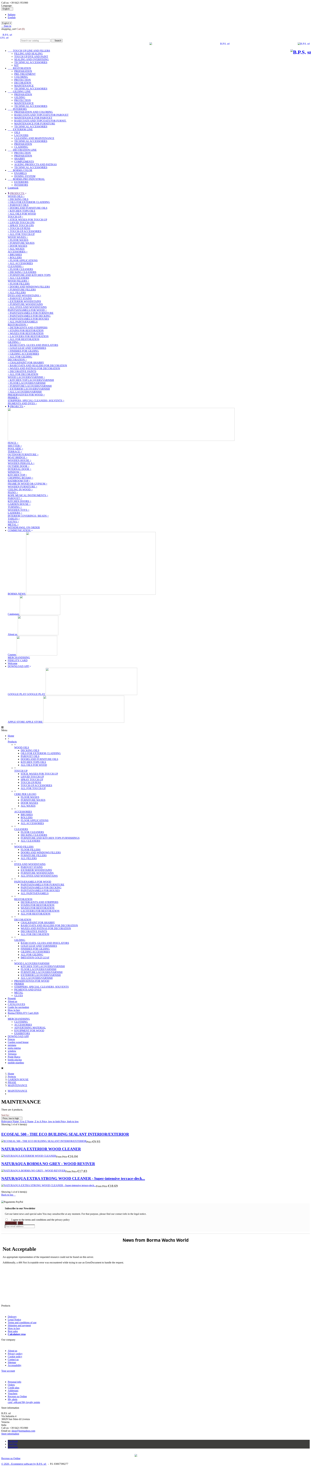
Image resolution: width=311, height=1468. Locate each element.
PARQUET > (15, 498)
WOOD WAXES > (18, 237)
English (12, 17)
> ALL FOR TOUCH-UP (21, 234)
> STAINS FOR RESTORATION (26, 330)
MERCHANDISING (19, 657)
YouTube (12, 1444)
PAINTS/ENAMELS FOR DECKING (41, 887)
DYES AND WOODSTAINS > (24, 295)
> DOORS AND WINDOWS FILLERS (29, 286)
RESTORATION (19, 68)
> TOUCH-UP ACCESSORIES (24, 231)
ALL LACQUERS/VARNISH (37, 978)
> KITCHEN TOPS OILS (21, 210)
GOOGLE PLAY (27, 694)
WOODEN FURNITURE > (22, 486)
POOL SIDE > (15, 448)
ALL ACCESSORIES (32, 823)
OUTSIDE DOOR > (18, 466)
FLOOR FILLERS (30, 849)
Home (11, 735)
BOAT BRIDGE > (17, 457)
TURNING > (15, 507)
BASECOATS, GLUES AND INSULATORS (45, 943)
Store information (10, 1433)
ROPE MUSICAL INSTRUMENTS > (28, 495)
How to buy (14, 1010)
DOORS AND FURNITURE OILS (39, 759)
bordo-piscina (15, 1059)
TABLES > (14, 518)
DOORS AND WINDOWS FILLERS (41, 852)
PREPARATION (23, 71)
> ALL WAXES (16, 248)
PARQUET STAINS (32, 867)
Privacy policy (15, 1353)
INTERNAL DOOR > (19, 469)
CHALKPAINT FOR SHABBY (38, 922)
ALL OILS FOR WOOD (34, 765)
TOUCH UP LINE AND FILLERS (29, 50)
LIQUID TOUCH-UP (32, 776)
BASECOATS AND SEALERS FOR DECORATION (49, 925)
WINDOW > (14, 472)
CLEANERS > (16, 266)
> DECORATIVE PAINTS (22, 371)
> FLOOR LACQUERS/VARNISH (27, 383)
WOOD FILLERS (24, 846)
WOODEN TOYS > (18, 510)
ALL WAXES (28, 805)
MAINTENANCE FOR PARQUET (33, 117)
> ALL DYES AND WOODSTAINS (27, 307)
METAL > (13, 524)
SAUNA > (13, 521)
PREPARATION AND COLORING (33, 112)
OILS (17, 132)
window (12, 1051)
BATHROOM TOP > (19, 480)
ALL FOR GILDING (32, 954)
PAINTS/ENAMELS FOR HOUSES (40, 890)
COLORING (21, 77)
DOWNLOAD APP (18, 1036)
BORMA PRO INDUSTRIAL (26, 179)
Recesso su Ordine (17, 1396)
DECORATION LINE (22, 150)
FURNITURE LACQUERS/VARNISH (42, 972)
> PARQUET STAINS (20, 298)
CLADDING (21, 147)
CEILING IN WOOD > (20, 489)
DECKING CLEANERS (34, 835)
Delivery (12, 1316)
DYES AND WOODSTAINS (30, 864)
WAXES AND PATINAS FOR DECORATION (46, 928)
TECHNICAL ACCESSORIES (30, 62)
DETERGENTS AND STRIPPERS (39, 902)
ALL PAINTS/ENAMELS (35, 893)
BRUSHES (27, 814)
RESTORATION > (18, 324)
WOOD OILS (21, 747)
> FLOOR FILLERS (19, 283)
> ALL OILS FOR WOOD (22, 213)
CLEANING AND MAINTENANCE (34, 138)
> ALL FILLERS (17, 292)
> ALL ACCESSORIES (20, 263)
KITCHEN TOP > (17, 475)
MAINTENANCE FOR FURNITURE (34, 123)
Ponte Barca (14, 1056)
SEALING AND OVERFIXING (31, 59)
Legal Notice (14, 1319)
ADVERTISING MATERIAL (30, 1027)
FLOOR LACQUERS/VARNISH (38, 969)
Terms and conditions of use (22, 1322)
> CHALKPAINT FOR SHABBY (26, 362)
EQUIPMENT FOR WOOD (29, 1030)
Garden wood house (18, 1042)
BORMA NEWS (17, 593)
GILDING (19, 97)
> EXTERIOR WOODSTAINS (24, 301)
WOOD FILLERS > (18, 280)
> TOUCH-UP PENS (19, 228)
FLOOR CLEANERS (32, 832)
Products (12, 741)
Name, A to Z (20, 1121)
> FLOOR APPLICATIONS (23, 260)
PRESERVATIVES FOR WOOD (31, 981)
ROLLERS (27, 817)
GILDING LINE (19, 91)
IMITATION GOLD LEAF (35, 957)
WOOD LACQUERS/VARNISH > (26, 377)
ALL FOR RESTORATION (35, 913)
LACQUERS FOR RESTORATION (40, 910)
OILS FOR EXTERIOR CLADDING (41, 753)
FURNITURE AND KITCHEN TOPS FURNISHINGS (50, 838)
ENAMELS (20, 173)
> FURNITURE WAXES (21, 243)
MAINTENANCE (24, 85)
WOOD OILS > (16, 196)
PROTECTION (22, 79)
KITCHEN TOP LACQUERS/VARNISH (43, 966)
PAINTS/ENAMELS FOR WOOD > (27, 310)
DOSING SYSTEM (24, 176)
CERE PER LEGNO (25, 794)
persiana (12, 1045)
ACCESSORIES (23, 811)
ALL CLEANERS (30, 840)
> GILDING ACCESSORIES (23, 353)
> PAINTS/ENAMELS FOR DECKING (29, 316)
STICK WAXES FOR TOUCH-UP (39, 773)
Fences (11, 1039)
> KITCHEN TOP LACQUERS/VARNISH (31, 380)
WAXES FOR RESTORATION (37, 908)
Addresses (13, 1390)
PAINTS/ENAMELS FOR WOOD (32, 881)
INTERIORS (17, 109)
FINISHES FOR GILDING (35, 948)
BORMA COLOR (20, 170)
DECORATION (22, 82)
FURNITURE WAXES (33, 800)
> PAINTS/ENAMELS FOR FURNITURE (30, 313)
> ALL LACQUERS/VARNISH (25, 391)
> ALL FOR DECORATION (23, 374)
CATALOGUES (16, 1004)
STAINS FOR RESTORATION (37, 905)
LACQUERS (21, 135)
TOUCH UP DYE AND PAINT (31, 56)
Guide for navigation (18, 1007)
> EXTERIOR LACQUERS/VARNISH (29, 388)
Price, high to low (70, 1121)
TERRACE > (15, 451)
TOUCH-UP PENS (31, 782)
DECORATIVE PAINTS (34, 931)
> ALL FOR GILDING (20, 356)
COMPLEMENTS (24, 161)
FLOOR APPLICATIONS (34, 820)
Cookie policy (15, 1356)
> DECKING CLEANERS (22, 272)
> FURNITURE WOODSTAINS (25, 304)
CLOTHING (21, 1021)
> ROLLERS (15, 257)
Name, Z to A (34, 1121)
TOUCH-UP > (15, 216)
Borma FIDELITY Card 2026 (23, 1013)
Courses (12, 654)
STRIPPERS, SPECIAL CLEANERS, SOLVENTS (41, 986)
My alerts (12, 1399)
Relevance (7, 1121)
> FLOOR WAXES (18, 240)
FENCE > (13, 442)
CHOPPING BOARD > (20, 477)
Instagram (13, 1447)
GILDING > (14, 342)
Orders (11, 1384)
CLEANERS (21, 829)
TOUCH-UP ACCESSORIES (36, 785)
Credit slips (13, 1387)
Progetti (12, 998)
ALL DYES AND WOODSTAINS (39, 875)
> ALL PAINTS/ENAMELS (23, 321)
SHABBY (19, 158)
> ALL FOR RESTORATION (23, 339)
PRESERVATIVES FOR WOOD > (26, 394)
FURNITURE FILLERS (34, 855)
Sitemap (12, 1362)
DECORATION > (17, 359)
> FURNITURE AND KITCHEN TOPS (29, 275)
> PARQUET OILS (18, 205)
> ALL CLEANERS (18, 278)
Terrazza (12, 1053)
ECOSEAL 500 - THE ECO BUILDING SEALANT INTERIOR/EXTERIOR (65, 1134)
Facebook (13, 1441)
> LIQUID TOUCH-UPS (21, 222)
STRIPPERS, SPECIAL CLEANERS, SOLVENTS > (36, 400)
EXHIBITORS (22, 1033)
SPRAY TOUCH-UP (32, 779)
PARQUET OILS (30, 756)
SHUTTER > (15, 445)
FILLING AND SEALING (28, 53)
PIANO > (13, 492)
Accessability (14, 1365)
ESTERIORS (21, 182)
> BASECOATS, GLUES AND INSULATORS (33, 345)
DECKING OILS (30, 750)
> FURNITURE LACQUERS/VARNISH (30, 386)
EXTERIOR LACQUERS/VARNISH (41, 975)
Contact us (13, 1359)
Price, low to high (12, 1118)
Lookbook (13, 187)
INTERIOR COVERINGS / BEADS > (28, 515)
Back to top (8, 1194)
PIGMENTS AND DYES (27, 989)
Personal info (14, 1381)
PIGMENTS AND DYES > (22, 403)
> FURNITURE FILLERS (22, 289)
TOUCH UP (21, 770)
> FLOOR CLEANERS (20, 269)
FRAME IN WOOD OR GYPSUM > (27, 483)
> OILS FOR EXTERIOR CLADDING (29, 202)
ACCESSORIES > (18, 251)
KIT (16, 65)
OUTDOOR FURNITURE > (23, 454)
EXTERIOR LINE (20, 129)
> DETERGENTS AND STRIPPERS (27, 327)
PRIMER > (14, 397)
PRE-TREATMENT (25, 74)
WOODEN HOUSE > (19, 460)
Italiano (11, 14)
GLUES (18, 995)
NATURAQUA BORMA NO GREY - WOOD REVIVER (48, 1164)
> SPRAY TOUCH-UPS (21, 225)
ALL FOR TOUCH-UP (33, 788)
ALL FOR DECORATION (35, 934)
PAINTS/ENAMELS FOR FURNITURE (42, 884)
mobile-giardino (16, 1062)
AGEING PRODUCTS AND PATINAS (35, 164)
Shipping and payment (19, 1325)
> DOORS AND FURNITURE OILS (27, 208)
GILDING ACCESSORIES (35, 951)
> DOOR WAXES (17, 245)
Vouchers (12, 1393)
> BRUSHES (15, 254)
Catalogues (14, 614)
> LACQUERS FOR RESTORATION (28, 336)
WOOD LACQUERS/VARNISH (31, 963)
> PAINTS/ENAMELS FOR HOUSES (28, 318)
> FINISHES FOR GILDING (23, 351)
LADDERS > (15, 512)
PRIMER (19, 983)
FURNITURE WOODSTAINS (37, 873)
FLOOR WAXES (30, 797)
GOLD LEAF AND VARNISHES (39, 946)
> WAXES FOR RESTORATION (26, 333)
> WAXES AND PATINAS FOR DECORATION (34, 368)
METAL (18, 992)
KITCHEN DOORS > (19, 501)
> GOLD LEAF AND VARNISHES (27, 348)
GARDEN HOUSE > (19, 504)
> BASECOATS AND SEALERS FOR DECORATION (37, 365)
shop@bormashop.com (23, 1430)
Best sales (13, 1331)
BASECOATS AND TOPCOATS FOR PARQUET (41, 114)
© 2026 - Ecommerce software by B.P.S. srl (24, 1463)
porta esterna (14, 1048)
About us (13, 634)
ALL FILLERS (29, 858)
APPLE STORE (25, 721)
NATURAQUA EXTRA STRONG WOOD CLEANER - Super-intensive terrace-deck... (73, 1178)
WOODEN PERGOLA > (21, 463)
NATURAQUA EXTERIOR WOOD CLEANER (41, 1149)
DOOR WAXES (29, 803)
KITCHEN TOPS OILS (33, 762)
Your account (8, 1370)
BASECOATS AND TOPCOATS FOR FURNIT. (40, 120)
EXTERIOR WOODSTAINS (36, 870)
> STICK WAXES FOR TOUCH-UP (27, 219)
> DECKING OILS (18, 199)
